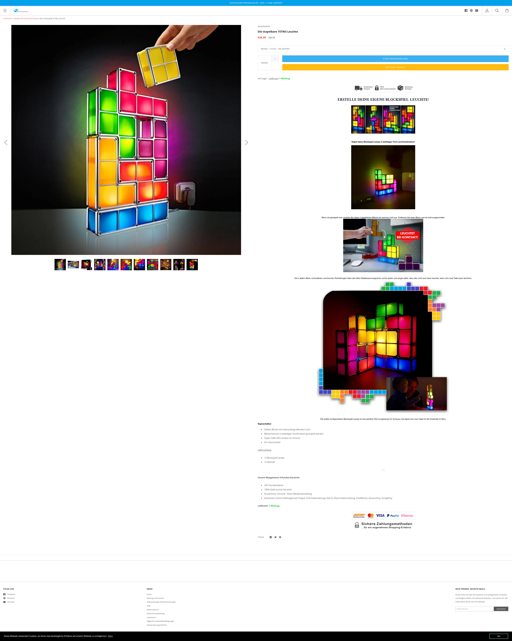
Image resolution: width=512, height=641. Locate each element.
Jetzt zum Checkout (395, 67)
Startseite (7, 18)
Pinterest (11, 598)
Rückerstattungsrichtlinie (157, 625)
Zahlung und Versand (155, 598)
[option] (126, 140)
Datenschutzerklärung (155, 613)
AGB (148, 606)
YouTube (10, 602)
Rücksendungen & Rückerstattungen (161, 602)
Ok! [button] (498, 636)
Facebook (11, 594)
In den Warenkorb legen (395, 58)
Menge (264, 63)
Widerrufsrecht (153, 609)
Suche (149, 594)
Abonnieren (501, 609)
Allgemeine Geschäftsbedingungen (160, 621)
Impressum (151, 617)
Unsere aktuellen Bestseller (26, 18)
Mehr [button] (110, 636)
